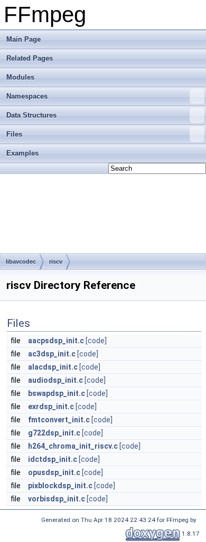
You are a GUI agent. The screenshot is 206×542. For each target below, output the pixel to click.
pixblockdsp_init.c (60, 485)
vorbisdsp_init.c (56, 499)
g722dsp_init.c (54, 433)
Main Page (23, 39)
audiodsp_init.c (55, 380)
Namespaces (27, 96)
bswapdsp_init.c (56, 393)
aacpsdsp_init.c (56, 340)
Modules (20, 77)
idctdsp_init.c (52, 459)
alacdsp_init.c (53, 367)
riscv (55, 261)
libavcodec (21, 261)
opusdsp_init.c (54, 472)
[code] (96, 340)
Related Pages (29, 58)
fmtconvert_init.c (59, 419)
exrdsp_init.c (51, 406)
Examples (22, 153)
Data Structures (31, 115)
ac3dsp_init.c (52, 354)
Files (14, 134)
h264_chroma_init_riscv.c (73, 446)
